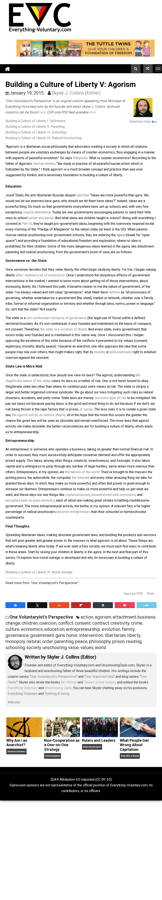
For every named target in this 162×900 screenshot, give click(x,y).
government (42, 635)
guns (60, 635)
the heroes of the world (82, 472)
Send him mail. (140, 122)
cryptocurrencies (77, 495)
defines (114, 292)
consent (83, 623)
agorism (103, 617)
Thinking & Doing (57, 694)
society (33, 647)
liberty (133, 635)
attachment (124, 617)
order (47, 641)
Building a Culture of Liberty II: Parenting (35, 127)
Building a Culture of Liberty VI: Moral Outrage (39, 572)
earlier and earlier (41, 218)
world (100, 647)
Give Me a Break (130, 756)
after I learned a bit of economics (40, 275)
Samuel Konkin (44, 164)
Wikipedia (80, 158)
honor (72, 635)
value (73, 647)
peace (81, 641)
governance (17, 635)
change (12, 623)
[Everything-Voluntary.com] (8, 68)
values (86, 647)
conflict (65, 623)
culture (12, 629)
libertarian (115, 635)
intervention (91, 635)
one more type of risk (110, 398)
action (87, 617)
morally (99, 352)
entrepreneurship (83, 629)
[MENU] (158, 68)
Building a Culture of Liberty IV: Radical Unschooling (43, 138)
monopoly (15, 641)
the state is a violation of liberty (63, 329)
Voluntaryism (52, 756)
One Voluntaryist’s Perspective (53, 677)
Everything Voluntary (23, 694)
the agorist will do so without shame (38, 415)
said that (82, 195)
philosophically (121, 352)
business (146, 617)
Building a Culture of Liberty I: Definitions (35, 121)
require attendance (37, 212)
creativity (120, 623)
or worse (86, 409)
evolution (111, 629)
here (42, 112)
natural (34, 641)
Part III (27, 224)
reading (134, 641)
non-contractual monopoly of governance (56, 318)
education (54, 629)
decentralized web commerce (113, 495)
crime (136, 623)
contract (100, 623)
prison (118, 641)
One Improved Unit (99, 677)
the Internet (80, 478)
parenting (64, 641)
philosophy (100, 641)
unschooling (55, 647)
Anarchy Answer (17, 751)
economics (32, 629)
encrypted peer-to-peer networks (30, 500)
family (128, 629)
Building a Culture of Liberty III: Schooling (35, 132)
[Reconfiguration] (148, 68)
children (30, 623)
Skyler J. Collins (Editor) (76, 93)
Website (14, 702)
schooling (15, 647)
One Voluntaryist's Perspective (41, 617)
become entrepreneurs (73, 512)
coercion (48, 623)
